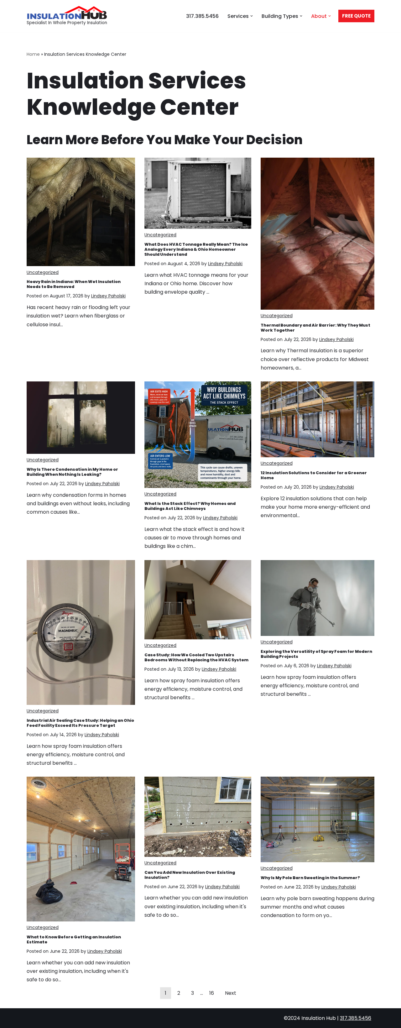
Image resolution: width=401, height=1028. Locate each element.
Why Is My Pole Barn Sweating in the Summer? (310, 877)
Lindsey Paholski (108, 296)
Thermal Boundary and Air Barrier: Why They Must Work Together (315, 328)
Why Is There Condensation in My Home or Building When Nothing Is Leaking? (72, 472)
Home (33, 54)
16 (211, 993)
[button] (251, 16)
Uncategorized (43, 272)
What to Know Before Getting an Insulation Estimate (74, 939)
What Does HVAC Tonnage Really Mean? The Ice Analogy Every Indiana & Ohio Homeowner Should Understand (196, 249)
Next (230, 993)
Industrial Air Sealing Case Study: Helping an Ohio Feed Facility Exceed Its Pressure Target (80, 723)
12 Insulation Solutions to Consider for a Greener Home (314, 475)
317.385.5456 (202, 16)
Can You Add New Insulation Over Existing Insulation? (189, 875)
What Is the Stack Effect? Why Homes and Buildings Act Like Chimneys (190, 506)
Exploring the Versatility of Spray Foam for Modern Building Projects (316, 654)
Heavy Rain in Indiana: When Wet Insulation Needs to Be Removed (74, 284)
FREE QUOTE (356, 16)
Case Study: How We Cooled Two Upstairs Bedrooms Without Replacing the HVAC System (196, 657)
